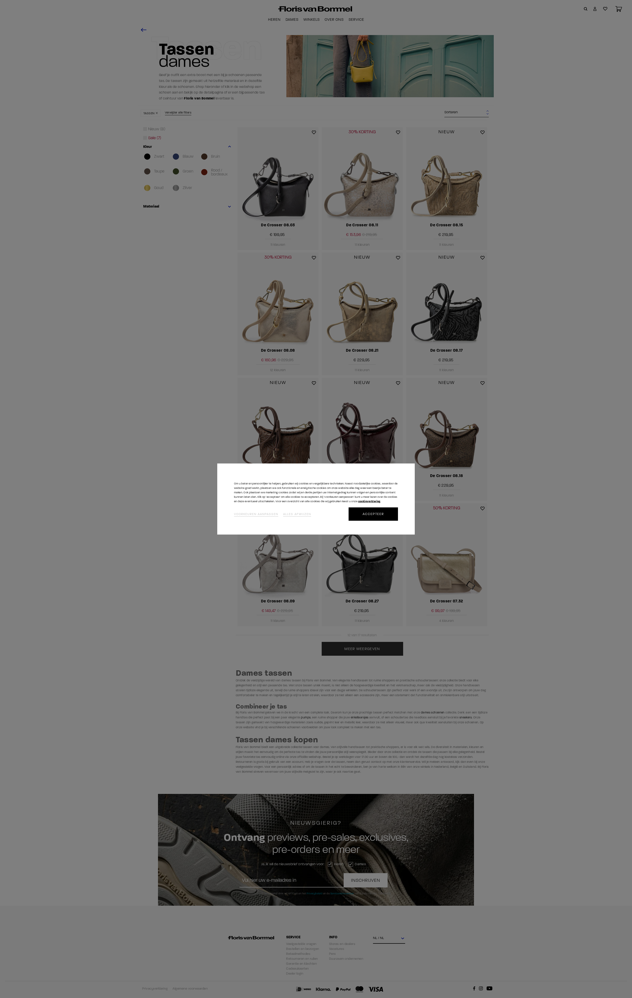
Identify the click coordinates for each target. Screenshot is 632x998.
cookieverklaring (369, 501)
